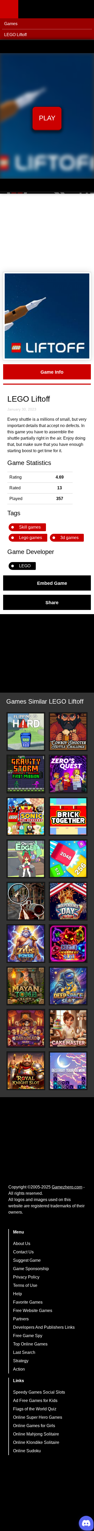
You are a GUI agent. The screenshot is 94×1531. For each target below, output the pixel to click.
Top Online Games (30, 1344)
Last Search (24, 1352)
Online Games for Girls (34, 1425)
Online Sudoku (27, 1451)
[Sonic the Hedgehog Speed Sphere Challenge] (26, 816)
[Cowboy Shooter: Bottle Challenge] (68, 732)
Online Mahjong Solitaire (36, 1434)
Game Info (51, 371)
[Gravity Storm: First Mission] (26, 774)
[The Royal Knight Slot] (26, 1071)
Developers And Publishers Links (44, 1327)
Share (51, 602)
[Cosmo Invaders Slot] (68, 943)
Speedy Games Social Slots (39, 1392)
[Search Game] (85, 10)
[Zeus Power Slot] (26, 943)
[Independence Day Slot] (68, 901)
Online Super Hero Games (37, 1417)
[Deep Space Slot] (68, 986)
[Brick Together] (68, 816)
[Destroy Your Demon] (68, 1071)
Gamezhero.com (67, 1187)
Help (17, 1294)
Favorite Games (28, 1302)
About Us (21, 1243)
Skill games (30, 527)
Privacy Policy (26, 1277)
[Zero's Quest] (68, 774)
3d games (69, 537)
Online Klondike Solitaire (36, 1442)
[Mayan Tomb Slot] (26, 986)
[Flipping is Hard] (26, 732)
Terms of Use (25, 1285)
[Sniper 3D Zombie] (26, 901)
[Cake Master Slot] (68, 1028)
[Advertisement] (47, 233)
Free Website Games (32, 1310)
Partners (21, 1319)
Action (19, 1369)
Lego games (30, 537)
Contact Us (23, 1252)
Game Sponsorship (31, 1268)
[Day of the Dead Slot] (26, 1028)
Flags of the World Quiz (34, 1409)
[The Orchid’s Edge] (26, 859)
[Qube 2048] (68, 859)
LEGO (25, 566)
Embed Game (52, 583)
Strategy (20, 1361)
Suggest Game (27, 1260)
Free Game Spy (27, 1335)
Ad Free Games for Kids (35, 1400)
